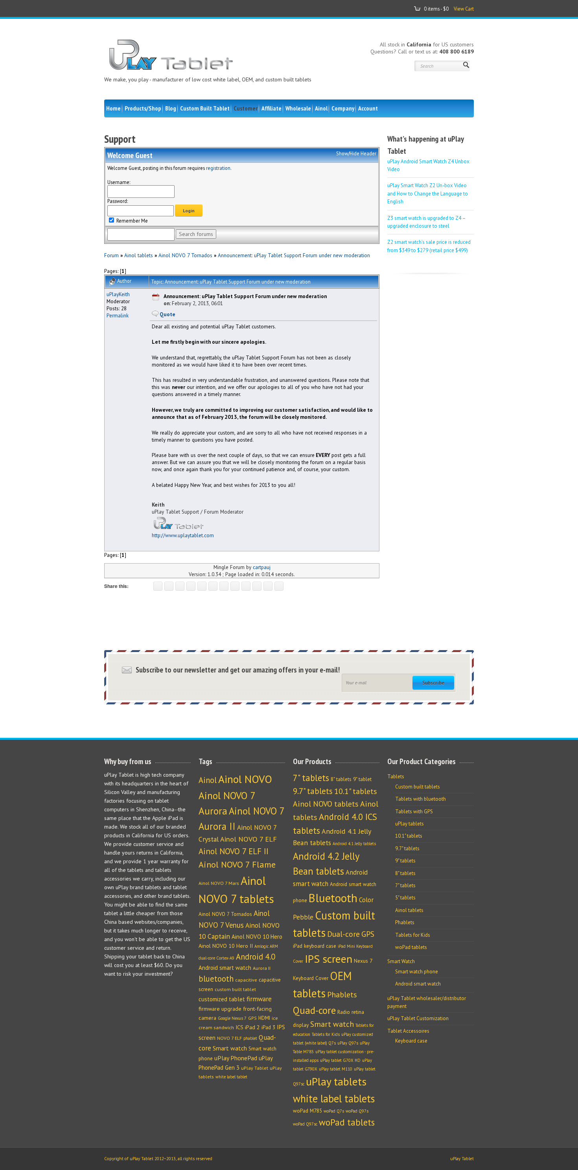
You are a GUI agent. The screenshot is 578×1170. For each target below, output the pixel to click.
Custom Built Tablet (205, 108)
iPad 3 (268, 1027)
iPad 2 (252, 1027)
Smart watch (230, 1048)
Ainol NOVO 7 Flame (237, 864)
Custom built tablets (417, 786)
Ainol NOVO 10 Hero (257, 936)
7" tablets (311, 777)
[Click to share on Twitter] (168, 586)
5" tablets (405, 897)
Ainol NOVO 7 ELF (248, 839)
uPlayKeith (118, 294)
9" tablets (405, 860)
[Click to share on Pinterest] (190, 586)
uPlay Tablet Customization (418, 1018)
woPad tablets (347, 1122)
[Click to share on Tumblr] (234, 586)
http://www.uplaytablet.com (183, 535)
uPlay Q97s (347, 1043)
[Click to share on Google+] (179, 586)
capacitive (246, 980)
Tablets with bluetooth (420, 799)
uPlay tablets (336, 1081)
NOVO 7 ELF (229, 1038)
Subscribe (433, 683)
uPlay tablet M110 (335, 1069)
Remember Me (131, 220)
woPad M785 (307, 1110)
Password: (117, 201)
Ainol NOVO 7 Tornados (185, 255)
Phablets (342, 994)
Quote (167, 314)
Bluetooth (333, 897)
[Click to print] (278, 586)
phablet (250, 1038)
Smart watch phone (416, 971)
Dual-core (343, 934)
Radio (343, 1011)
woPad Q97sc (305, 1124)
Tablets (395, 776)
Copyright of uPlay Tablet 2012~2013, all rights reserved (158, 1158)
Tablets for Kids (326, 1034)
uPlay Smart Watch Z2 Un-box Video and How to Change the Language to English (427, 193)
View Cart (464, 9)
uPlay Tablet (254, 1068)
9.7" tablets (313, 791)
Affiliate (271, 108)
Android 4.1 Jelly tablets (354, 843)
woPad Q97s (357, 1111)
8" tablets (341, 779)
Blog (170, 108)
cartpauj (262, 567)
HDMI (264, 1018)
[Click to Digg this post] (212, 586)
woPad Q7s (334, 1111)
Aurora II (262, 968)
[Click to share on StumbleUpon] (245, 586)
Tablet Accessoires (408, 1031)
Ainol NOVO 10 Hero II (226, 945)
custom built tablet (235, 989)
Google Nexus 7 (232, 1018)
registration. (219, 168)
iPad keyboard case (314, 945)
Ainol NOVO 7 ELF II (234, 851)
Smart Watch (401, 961)
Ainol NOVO (245, 779)
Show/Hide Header (356, 153)
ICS (239, 1027)
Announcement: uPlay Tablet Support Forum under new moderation (294, 255)
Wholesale (298, 108)
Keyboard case (411, 1040)
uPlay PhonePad (235, 1058)
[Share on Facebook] (157, 586)
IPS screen (328, 959)
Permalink (118, 315)
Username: (118, 182)
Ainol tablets (138, 255)
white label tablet (231, 1077)
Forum (111, 255)
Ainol (321, 108)
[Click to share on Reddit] (256, 586)
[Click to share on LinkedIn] (223, 586)
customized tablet (222, 999)
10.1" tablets (355, 791)
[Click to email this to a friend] (267, 586)
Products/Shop (143, 108)
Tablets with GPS (414, 811)
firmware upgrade (220, 1008)
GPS (252, 1018)
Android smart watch (225, 967)
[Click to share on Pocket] (201, 586)
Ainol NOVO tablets (326, 804)
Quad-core (314, 1010)
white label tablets (334, 1098)
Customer (246, 108)
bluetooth (216, 978)
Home (113, 108)
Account (368, 108)
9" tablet (362, 779)
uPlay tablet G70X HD (340, 1060)
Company (342, 108)
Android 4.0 (255, 956)
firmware (259, 999)
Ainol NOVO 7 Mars (219, 883)
